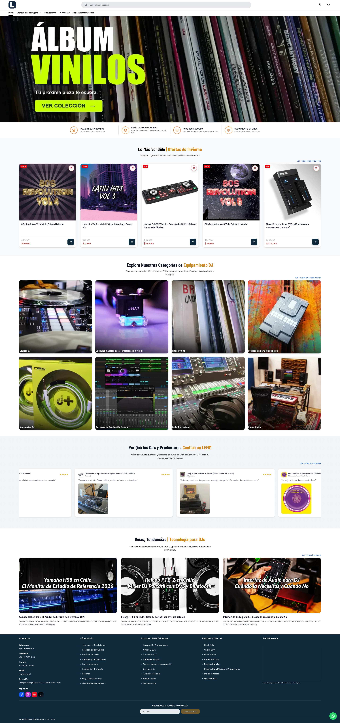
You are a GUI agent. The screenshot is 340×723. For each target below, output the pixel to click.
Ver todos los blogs (311, 555)
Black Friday (210, 654)
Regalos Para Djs (212, 664)
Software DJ (149, 669)
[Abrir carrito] (328, 5)
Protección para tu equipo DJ (157, 664)
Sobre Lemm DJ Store (83, 12)
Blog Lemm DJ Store (92, 678)
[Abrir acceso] (320, 5)
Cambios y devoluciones (94, 659)
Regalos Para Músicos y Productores (222, 669)
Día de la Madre (211, 673)
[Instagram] (28, 694)
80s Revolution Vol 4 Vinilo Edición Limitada (42, 224)
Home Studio (149, 678)
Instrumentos (149, 683)
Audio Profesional (151, 673)
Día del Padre (210, 678)
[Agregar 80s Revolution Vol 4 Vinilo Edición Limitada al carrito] (70, 242)
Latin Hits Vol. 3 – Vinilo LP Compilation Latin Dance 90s (107, 226)
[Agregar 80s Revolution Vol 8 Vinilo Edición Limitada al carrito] (254, 242)
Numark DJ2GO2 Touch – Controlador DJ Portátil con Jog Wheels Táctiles (170, 226)
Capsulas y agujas (152, 659)
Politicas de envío (90, 654)
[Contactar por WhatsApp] (333, 716)
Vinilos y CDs (149, 649)
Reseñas (86, 673)
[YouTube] (34, 694)
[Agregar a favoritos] (71, 168)
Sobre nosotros (90, 664)
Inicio (10, 12)
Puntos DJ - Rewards (92, 669)
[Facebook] (21, 694)
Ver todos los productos (309, 160)
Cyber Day (209, 649)
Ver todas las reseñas (310, 463)
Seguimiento (50, 12)
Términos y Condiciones (93, 645)
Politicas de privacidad (93, 649)
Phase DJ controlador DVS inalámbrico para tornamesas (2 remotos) (287, 226)
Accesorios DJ (150, 654)
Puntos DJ (65, 12)
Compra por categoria (27, 12)
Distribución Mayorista (94, 683)
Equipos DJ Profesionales (155, 645)
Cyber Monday (211, 659)
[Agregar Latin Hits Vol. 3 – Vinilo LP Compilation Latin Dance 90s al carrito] (132, 242)
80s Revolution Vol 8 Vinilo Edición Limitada (226, 224)
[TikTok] (41, 694)
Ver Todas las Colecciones (308, 277)
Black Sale (209, 645)
